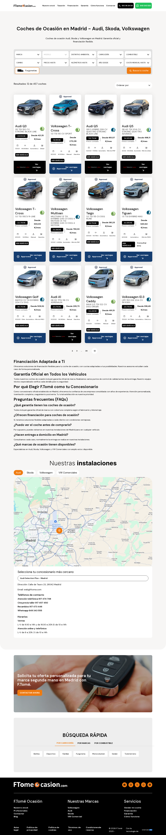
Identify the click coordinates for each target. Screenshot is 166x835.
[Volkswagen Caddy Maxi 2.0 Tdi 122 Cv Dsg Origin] (101, 277)
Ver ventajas (36, 165)
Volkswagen (73, 807)
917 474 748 (45, 598)
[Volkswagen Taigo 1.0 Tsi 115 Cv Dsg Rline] (101, 189)
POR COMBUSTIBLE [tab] (103, 743)
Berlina (36, 754)
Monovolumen (98, 754)
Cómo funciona (97, 5)
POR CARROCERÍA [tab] (65, 743)
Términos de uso (74, 828)
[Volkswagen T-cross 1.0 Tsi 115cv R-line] (30, 189)
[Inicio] (25, 5)
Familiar (66, 754)
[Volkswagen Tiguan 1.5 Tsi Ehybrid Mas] (136, 189)
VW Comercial (75, 816)
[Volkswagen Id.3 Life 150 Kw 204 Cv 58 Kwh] (136, 277)
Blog (16, 816)
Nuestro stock (48, 5)
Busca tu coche (140, 70)
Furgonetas (31, 70)
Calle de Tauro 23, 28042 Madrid (44, 584)
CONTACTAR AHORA (30, 692)
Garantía (84, 5)
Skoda (71, 813)
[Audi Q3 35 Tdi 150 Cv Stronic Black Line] (30, 107)
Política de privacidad (32, 828)
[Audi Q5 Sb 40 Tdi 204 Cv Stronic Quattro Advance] (136, 107)
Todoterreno (130, 754)
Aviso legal (16, 828)
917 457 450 (41, 602)
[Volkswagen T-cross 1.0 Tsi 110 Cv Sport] (65, 107)
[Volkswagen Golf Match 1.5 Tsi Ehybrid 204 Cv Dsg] (30, 277)
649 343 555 (145, 5)
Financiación (72, 5)
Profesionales (20, 810)
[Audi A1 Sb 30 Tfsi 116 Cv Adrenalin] (65, 277)
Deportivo (51, 754)
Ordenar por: (123, 85)
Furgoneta (80, 754)
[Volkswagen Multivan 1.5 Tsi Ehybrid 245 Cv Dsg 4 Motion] (65, 189)
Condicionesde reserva (93, 828)
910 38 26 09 (127, 5)
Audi (70, 810)
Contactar (110, 5)
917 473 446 (35, 606)
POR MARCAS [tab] (84, 743)
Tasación (61, 5)
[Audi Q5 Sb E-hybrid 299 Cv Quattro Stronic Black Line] (101, 107)
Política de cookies (53, 828)
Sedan (115, 754)
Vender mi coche (132, 807)
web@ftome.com (32, 589)
